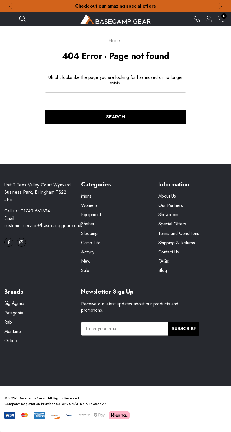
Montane (12, 331)
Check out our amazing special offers (115, 6)
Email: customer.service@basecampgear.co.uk (43, 222)
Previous (10, 6)
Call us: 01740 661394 (27, 211)
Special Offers (172, 224)
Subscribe (184, 328)
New (85, 261)
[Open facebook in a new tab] (8, 242)
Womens (89, 205)
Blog (162, 270)
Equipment (91, 214)
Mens (86, 196)
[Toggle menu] (7, 19)
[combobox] (115, 99)
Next (221, 6)
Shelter (87, 224)
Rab (8, 322)
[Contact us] (197, 19)
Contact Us (168, 252)
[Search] (22, 18)
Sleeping (89, 233)
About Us (167, 196)
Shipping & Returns (176, 242)
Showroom (168, 214)
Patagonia (13, 313)
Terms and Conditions (178, 233)
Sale (85, 270)
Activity (87, 252)
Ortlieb (10, 340)
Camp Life (91, 242)
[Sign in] (209, 19)
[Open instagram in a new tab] (21, 242)
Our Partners (170, 205)
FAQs (163, 261)
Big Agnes (14, 303)
